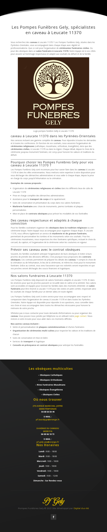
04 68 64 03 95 (48, 411)
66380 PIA (47, 431)
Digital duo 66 (81, 508)
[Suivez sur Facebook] (53, 517)
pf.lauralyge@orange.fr (47, 419)
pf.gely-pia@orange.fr (48, 442)
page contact (81, 316)
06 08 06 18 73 (47, 434)
